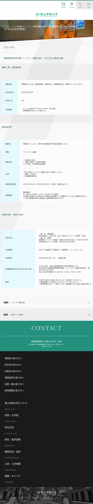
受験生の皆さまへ (13, 358)
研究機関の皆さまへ (14, 390)
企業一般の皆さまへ (14, 384)
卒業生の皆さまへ (13, 371)
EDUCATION (10, 421)
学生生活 (9, 427)
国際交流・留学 (13, 451)
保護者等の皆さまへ (14, 377)
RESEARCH (9, 446)
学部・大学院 (11, 415)
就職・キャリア (13, 476)
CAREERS (9, 482)
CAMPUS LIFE (11, 433)
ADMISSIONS (10, 470)
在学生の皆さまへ (13, 364)
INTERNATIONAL (12, 458)
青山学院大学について (16, 403)
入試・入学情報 (13, 463)
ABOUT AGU (10, 409)
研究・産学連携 (13, 439)
